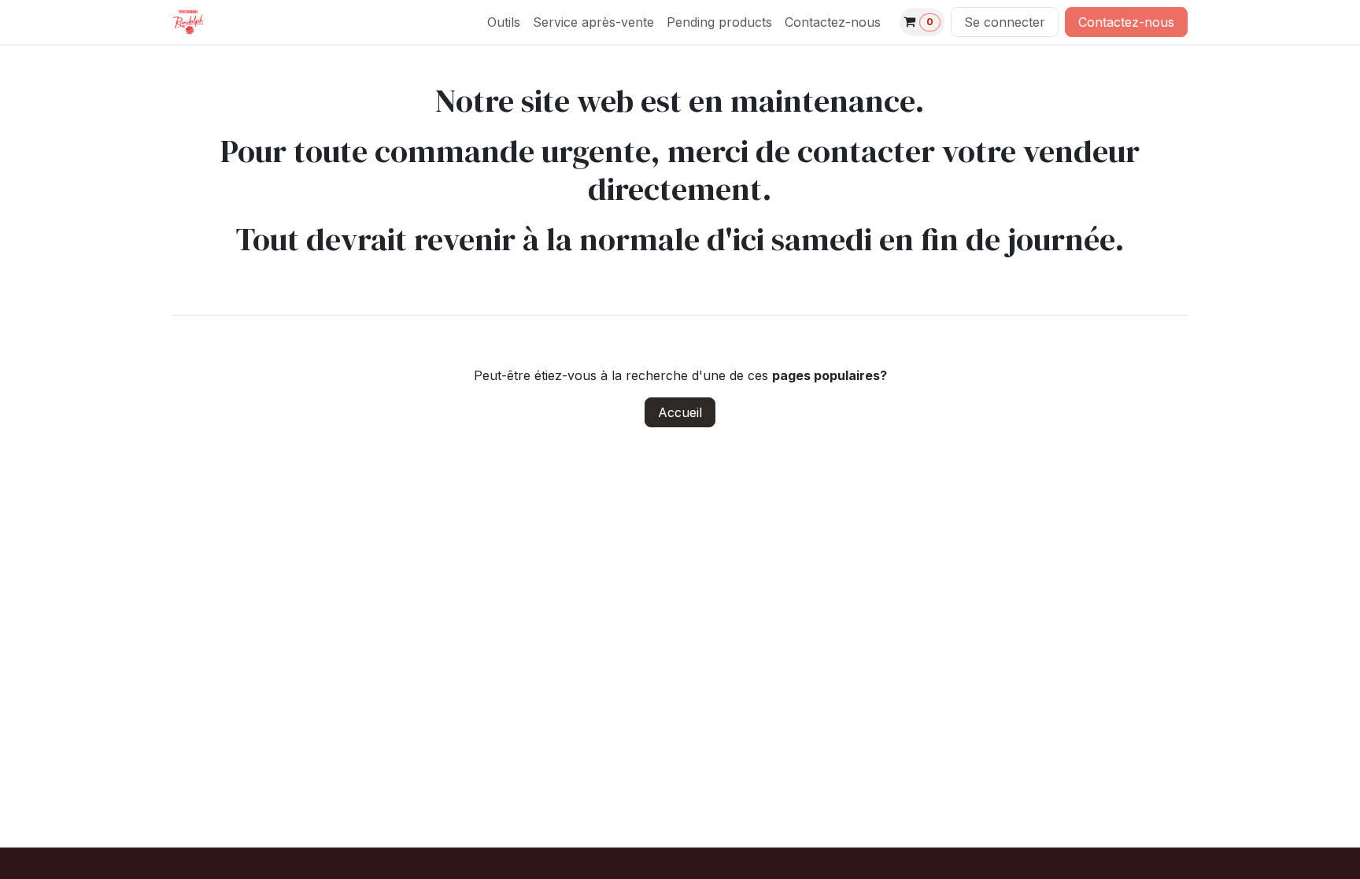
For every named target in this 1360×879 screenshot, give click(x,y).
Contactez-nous (1126, 22)
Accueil (680, 412)
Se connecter (1004, 22)
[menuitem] (504, 22)
